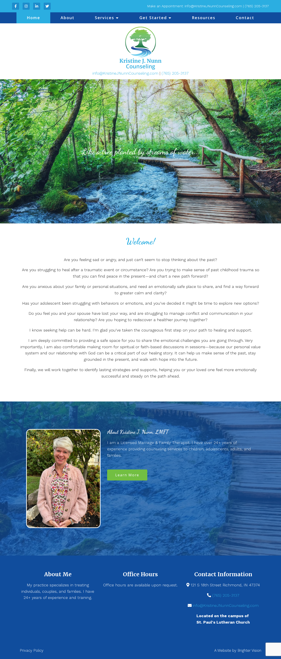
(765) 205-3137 (175, 73)
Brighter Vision (249, 650)
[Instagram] (26, 6)
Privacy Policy (31, 650)
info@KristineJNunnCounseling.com (126, 73)
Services (104, 17)
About (67, 17)
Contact (245, 17)
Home (33, 17)
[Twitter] (47, 6)
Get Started (153, 17)
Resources (203, 17)
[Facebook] (15, 6)
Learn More (127, 475)
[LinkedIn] (36, 6)
